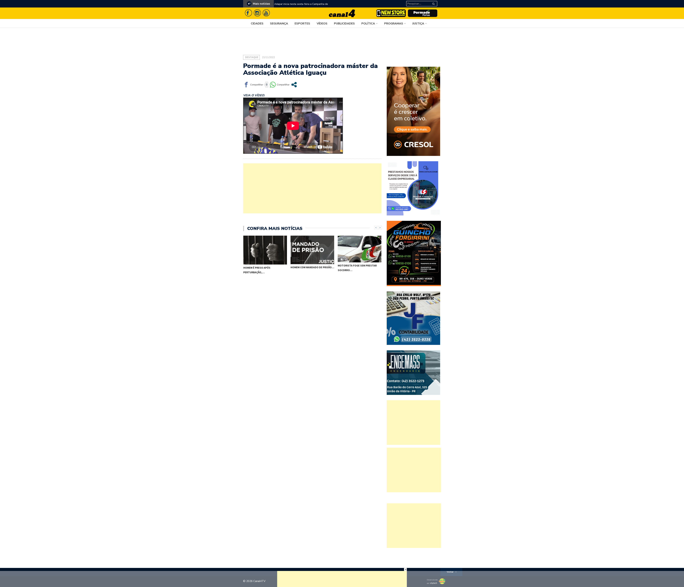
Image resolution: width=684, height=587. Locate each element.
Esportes (302, 24)
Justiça (418, 24)
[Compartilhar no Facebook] (253, 85)
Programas (393, 24)
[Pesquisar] (435, 2)
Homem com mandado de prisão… (265, 267)
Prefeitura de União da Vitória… (360, 278)
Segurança (279, 24)
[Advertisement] (312, 188)
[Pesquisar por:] (418, 3)
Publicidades (344, 24)
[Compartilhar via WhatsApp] (279, 85)
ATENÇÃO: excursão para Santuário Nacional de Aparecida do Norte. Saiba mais (308, 6)
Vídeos (322, 24)
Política (368, 24)
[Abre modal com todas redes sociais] (294, 85)
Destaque (251, 57)
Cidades (257, 24)
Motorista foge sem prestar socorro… (310, 268)
